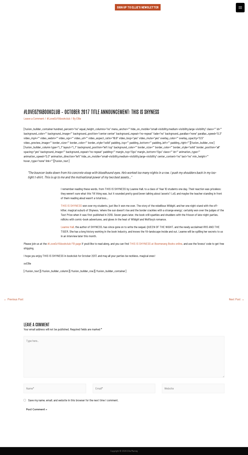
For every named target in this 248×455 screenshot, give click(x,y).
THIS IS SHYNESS (71, 205)
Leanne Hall (67, 227)
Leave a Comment (34, 118)
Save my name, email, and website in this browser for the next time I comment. (73, 400)
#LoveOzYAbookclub (58, 118)
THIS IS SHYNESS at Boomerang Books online (156, 243)
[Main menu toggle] (240, 7)
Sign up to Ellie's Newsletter (138, 7)
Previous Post (13, 299)
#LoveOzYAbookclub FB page (64, 243)
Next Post (236, 299)
